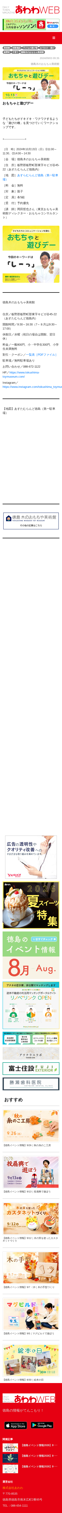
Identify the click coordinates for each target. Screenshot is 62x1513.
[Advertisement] (31, 690)
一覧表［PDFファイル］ (42, 354)
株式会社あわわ (13, 1487)
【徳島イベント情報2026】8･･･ (39, 1445)
